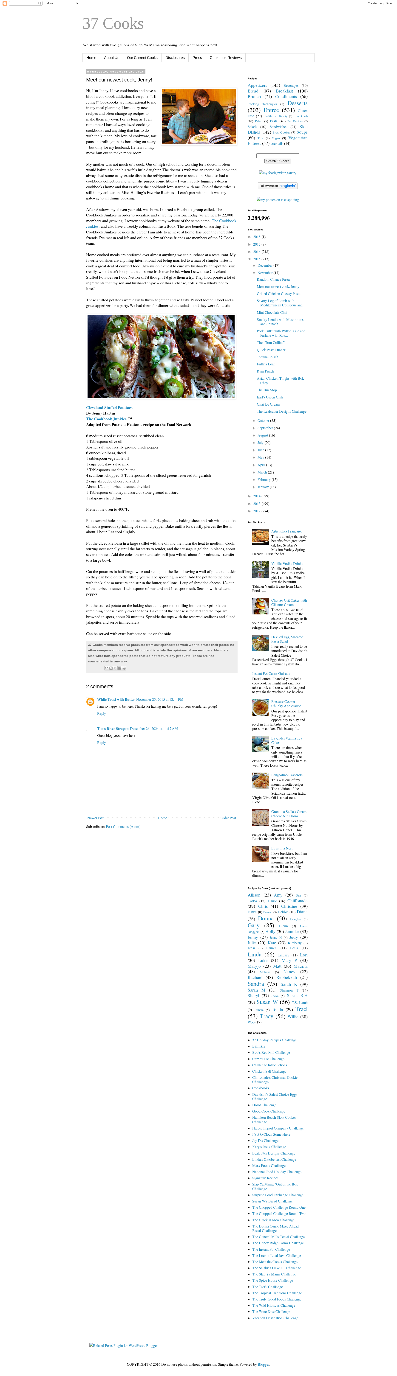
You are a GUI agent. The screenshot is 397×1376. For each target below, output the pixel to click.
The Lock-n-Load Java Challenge (276, 1255)
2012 (257, 510)
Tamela (259, 1010)
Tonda (277, 1009)
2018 (257, 236)
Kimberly (295, 942)
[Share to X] (115, 668)
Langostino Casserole (287, 774)
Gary (254, 925)
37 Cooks (113, 23)
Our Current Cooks (142, 58)
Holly (270, 931)
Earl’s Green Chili (270, 397)
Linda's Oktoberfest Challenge (274, 1159)
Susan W (267, 1002)
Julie (252, 942)
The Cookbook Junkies (106, 419)
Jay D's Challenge (265, 1140)
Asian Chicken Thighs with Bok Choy (280, 380)
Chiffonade (297, 900)
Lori (304, 955)
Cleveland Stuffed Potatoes (109, 407)
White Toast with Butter (116, 699)
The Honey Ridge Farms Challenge (278, 1242)
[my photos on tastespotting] (278, 199)
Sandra (256, 983)
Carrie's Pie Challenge (268, 1058)
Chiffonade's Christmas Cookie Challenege (275, 1079)
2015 (257, 258)
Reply (101, 713)
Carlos (252, 900)
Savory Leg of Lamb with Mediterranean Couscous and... (281, 302)
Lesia (294, 947)
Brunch (254, 96)
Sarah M (256, 990)
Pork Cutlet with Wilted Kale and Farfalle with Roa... (281, 333)
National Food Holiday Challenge (276, 1171)
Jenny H (276, 937)
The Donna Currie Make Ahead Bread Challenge (275, 1228)
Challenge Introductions (269, 1064)
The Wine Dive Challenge (271, 1311)
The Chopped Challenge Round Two (279, 1213)
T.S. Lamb (300, 1002)
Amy (278, 895)
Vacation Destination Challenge (275, 1317)
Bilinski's (259, 1046)
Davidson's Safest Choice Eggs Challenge (274, 1096)
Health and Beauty (275, 116)
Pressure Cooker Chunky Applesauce (286, 703)
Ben (298, 895)
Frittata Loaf (266, 364)
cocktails (277, 143)
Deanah (267, 912)
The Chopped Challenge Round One (279, 1207)
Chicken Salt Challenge (269, 1071)
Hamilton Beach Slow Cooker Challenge (274, 1119)
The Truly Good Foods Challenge (276, 1299)
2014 (257, 495)
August (263, 435)
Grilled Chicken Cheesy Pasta (278, 293)
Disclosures (175, 58)
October (264, 420)
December (265, 265)
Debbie (283, 911)
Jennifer (292, 931)
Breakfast (284, 91)
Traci (301, 1009)
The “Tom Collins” (271, 342)
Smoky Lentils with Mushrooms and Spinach (280, 321)
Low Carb (301, 116)
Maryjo (254, 966)
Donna (266, 918)
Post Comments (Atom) (123, 826)
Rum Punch (265, 371)
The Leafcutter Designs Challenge (281, 411)
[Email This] (106, 668)
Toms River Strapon (113, 728)
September (266, 427)
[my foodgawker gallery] (277, 172)
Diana (302, 911)
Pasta (274, 120)
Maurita (301, 966)
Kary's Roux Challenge (269, 1146)
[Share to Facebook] (119, 668)
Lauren (271, 947)
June (261, 449)
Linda (254, 954)
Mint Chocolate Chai (272, 312)
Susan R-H (297, 995)
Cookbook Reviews (226, 58)
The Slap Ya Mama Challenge (274, 1274)
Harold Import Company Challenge (278, 1128)
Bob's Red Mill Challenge (271, 1052)
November (265, 272)
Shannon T (289, 990)
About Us (111, 58)
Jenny (253, 937)
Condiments (286, 96)
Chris (263, 906)
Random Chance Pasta (273, 279)
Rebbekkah (286, 977)
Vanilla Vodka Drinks (287, 563)
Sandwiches (278, 126)
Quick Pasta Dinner (271, 349)
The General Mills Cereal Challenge (278, 1236)
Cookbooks (260, 1087)
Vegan (276, 138)
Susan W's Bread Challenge (272, 1201)
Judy (293, 937)
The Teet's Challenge (267, 1286)
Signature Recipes (265, 1177)
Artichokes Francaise (286, 531)
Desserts (298, 103)
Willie (293, 1016)
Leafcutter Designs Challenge (273, 1153)
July (261, 442)
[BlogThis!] (111, 668)
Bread (253, 91)
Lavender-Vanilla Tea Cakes (286, 740)
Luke (263, 960)
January (264, 486)
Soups (302, 132)
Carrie (272, 900)
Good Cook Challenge (268, 1111)
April (262, 464)
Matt (277, 966)
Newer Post (95, 817)
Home (91, 58)
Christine (289, 906)
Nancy (289, 971)
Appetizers (257, 85)
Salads (252, 126)
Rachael (255, 977)
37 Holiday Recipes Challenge (274, 1039)
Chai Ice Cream (268, 404)
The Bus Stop (267, 389)
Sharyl (253, 995)
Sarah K (289, 984)
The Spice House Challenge (272, 1280)
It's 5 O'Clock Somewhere (271, 1134)
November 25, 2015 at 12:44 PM (159, 699)
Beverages (291, 85)
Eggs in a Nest (281, 848)
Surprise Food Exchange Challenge (277, 1194)
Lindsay (283, 955)
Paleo (258, 121)
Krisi (251, 947)
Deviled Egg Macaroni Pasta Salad (287, 639)
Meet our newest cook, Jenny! (279, 286)
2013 (257, 503)
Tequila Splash (267, 356)
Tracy (266, 1016)
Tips (261, 138)
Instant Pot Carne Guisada (271, 673)
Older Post (228, 817)
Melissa (265, 972)
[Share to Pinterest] (124, 668)
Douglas (295, 919)
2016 (257, 251)
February (265, 479)
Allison (254, 895)
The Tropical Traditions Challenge (277, 1292)
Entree (271, 110)
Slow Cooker (281, 132)
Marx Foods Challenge (269, 1165)
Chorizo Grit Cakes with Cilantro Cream (289, 602)
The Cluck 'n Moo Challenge (273, 1219)
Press (197, 58)
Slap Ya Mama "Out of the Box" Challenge (275, 1186)
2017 (257, 244)
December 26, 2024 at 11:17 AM (154, 728)
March (263, 472)
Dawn (252, 911)
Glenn (283, 925)
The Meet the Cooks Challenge (275, 1261)
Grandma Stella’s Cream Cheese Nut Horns (288, 813)
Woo (251, 1022)
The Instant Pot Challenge (271, 1249)
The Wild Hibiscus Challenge (273, 1305)
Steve (275, 996)
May (261, 457)
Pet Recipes (295, 121)
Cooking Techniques (262, 104)
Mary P (289, 960)
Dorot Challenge (264, 1104)
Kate (272, 942)
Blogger (263, 1364)
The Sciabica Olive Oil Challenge (276, 1267)
